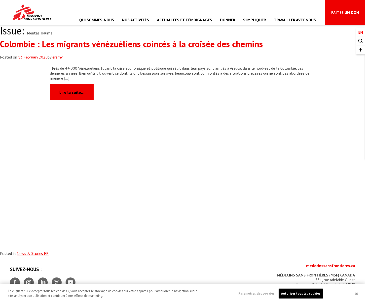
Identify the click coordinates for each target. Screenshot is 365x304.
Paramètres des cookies (256, 293)
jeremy (57, 57)
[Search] (360, 41)
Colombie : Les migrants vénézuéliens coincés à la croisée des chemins (131, 44)
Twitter (57, 280)
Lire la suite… (76, 92)
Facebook (15, 280)
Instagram (29, 280)
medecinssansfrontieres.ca (330, 265)
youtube (70, 280)
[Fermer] (356, 294)
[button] (360, 50)
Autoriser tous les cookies (300, 293)
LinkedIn (43, 280)
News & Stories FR (33, 253)
